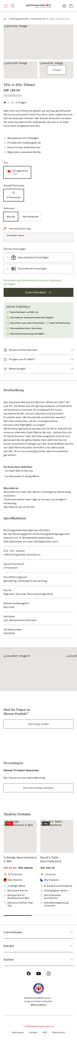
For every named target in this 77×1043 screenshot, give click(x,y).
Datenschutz (58, 1032)
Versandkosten (13, 95)
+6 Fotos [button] (56, 70)
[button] (38, 292)
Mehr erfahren (38, 1004)
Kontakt (33, 1032)
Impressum (18, 1032)
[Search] (13, 6)
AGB (44, 1032)
